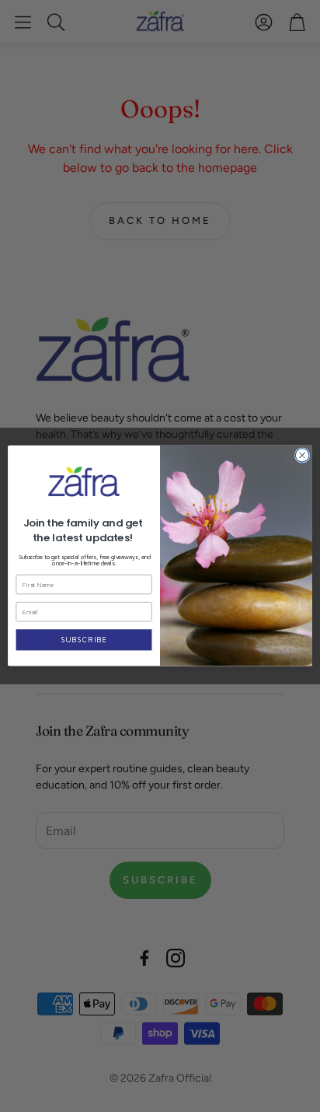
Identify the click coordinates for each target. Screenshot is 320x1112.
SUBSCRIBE (84, 640)
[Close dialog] (302, 456)
